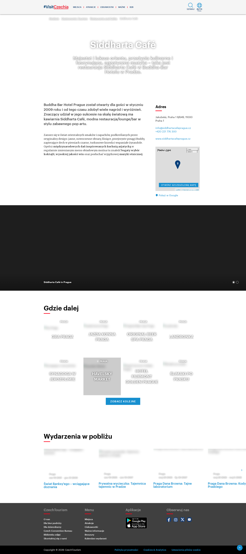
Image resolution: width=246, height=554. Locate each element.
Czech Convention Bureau (58, 530)
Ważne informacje (94, 530)
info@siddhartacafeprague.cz (173, 127)
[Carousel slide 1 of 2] (233, 282)
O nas (47, 519)
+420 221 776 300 (166, 131)
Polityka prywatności (126, 549)
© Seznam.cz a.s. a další (190, 190)
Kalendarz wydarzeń (96, 538)
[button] (190, 7)
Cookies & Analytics (155, 549)
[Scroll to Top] (240, 548)
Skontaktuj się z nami (55, 538)
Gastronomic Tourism (75, 18)
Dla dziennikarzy (52, 527)
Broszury (89, 534)
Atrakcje (91, 7)
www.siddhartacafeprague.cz (172, 138)
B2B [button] (131, 7)
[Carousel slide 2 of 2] (237, 282)
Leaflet (178, 190)
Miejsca (77, 7)
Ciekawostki (107, 7)
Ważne (121, 7)
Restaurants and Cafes (103, 18)
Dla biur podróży (53, 523)
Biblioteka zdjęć (52, 534)
